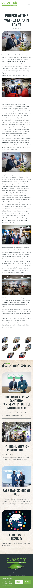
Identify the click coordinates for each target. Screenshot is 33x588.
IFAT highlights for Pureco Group (16, 448)
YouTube (17, 575)
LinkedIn (23, 575)
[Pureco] (9, 5)
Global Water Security (16, 537)
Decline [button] (18, 582)
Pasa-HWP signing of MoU (16, 492)
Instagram (10, 575)
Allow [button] (27, 582)
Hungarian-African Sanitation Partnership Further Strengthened (16, 402)
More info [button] (9, 585)
